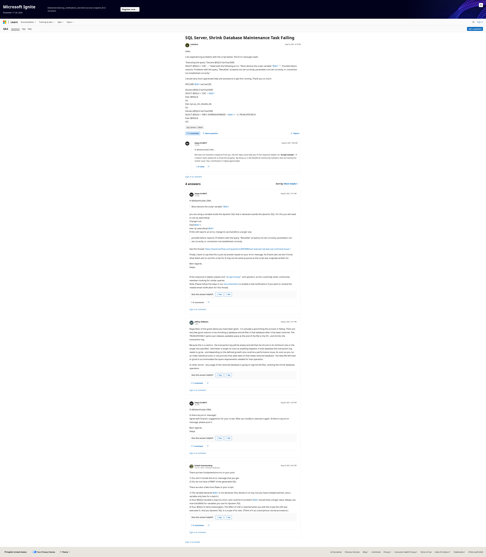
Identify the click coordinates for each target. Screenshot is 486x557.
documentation (231, 284)
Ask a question (475, 29)
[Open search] (473, 22)
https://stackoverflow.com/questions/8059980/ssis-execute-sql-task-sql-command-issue (247, 249)
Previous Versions (352, 552)
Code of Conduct (442, 552)
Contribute (376, 552)
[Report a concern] (208, 167)
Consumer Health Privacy (405, 552)
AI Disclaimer (336, 552)
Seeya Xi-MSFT (201, 143)
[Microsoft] (4, 22)
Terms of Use (426, 552)
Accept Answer (233, 277)
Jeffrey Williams (201, 322)
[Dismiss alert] (481, 5)
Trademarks (459, 552)
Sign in (480, 22)
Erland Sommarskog (203, 465)
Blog (365, 552)
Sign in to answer (192, 542)
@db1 (276, 66)
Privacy (387, 552)
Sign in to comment (193, 177)
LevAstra (194, 44)
